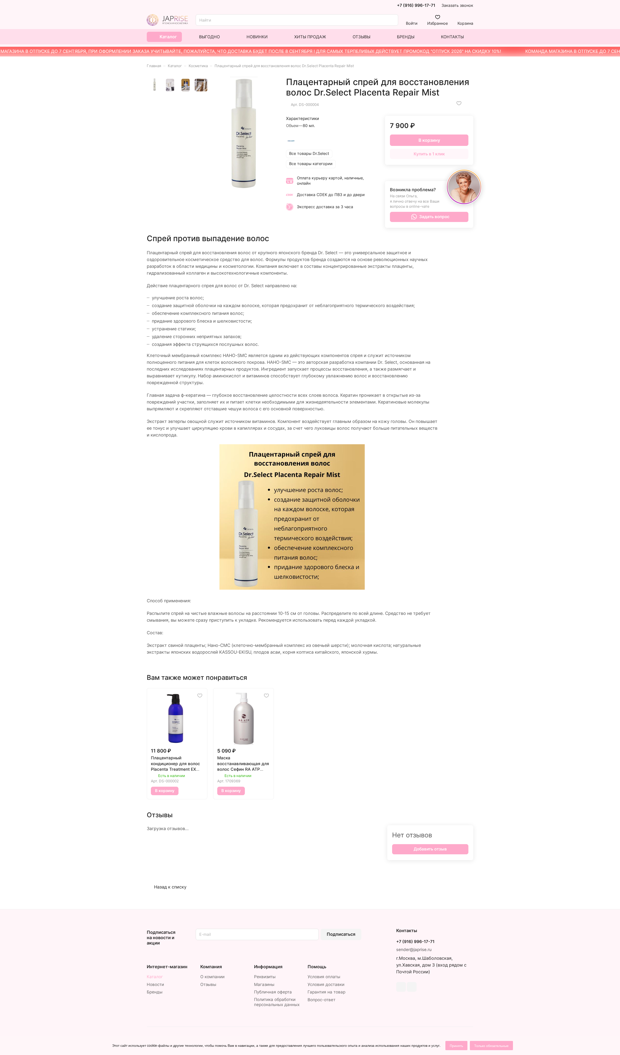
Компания (211, 966)
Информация (268, 966)
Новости (155, 984)
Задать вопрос (434, 216)
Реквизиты (265, 976)
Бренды (155, 992)
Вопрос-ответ (321, 999)
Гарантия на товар (326, 992)
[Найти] (392, 20)
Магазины (264, 984)
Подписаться (341, 934)
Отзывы (208, 984)
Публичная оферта (273, 992)
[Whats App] (412, 987)
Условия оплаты (324, 976)
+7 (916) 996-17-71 (416, 5)
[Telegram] (401, 987)
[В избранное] (459, 103)
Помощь (317, 966)
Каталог (155, 976)
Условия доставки (326, 984)
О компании (212, 976)
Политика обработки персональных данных (277, 1002)
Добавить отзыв (430, 849)
